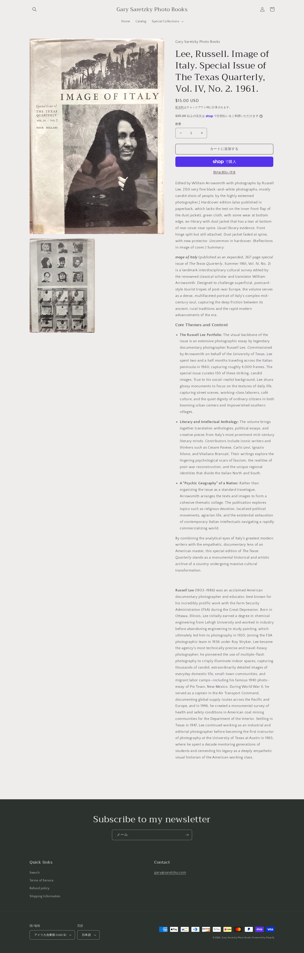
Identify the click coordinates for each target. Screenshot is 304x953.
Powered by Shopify (263, 937)
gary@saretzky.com (170, 872)
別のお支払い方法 (224, 172)
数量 (178, 124)
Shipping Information (45, 896)
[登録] (187, 835)
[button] (34, 9)
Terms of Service (42, 880)
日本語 (86, 934)
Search (35, 872)
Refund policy (40, 888)
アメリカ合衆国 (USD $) (50, 934)
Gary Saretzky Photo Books (236, 937)
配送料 (179, 107)
